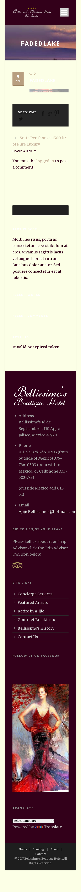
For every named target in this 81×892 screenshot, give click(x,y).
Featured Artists (33, 602)
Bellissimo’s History (36, 628)
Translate (53, 826)
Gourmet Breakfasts (36, 619)
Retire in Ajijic (31, 611)
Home (23, 849)
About (55, 849)
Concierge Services (35, 594)
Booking (38, 849)
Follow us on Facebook (36, 656)
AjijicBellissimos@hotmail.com (47, 511)
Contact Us (28, 636)
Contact (40, 854)
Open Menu (64, 12)
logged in (45, 160)
